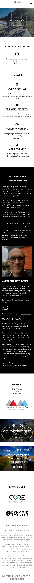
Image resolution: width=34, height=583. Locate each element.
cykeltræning (17, 89)
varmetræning (17, 149)
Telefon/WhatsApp (17, 389)
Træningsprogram (17, 129)
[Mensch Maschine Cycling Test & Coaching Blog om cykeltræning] (17, 3)
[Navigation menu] (31, 3)
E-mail (17, 391)
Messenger (17, 394)
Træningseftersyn (17, 109)
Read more (17, 63)
